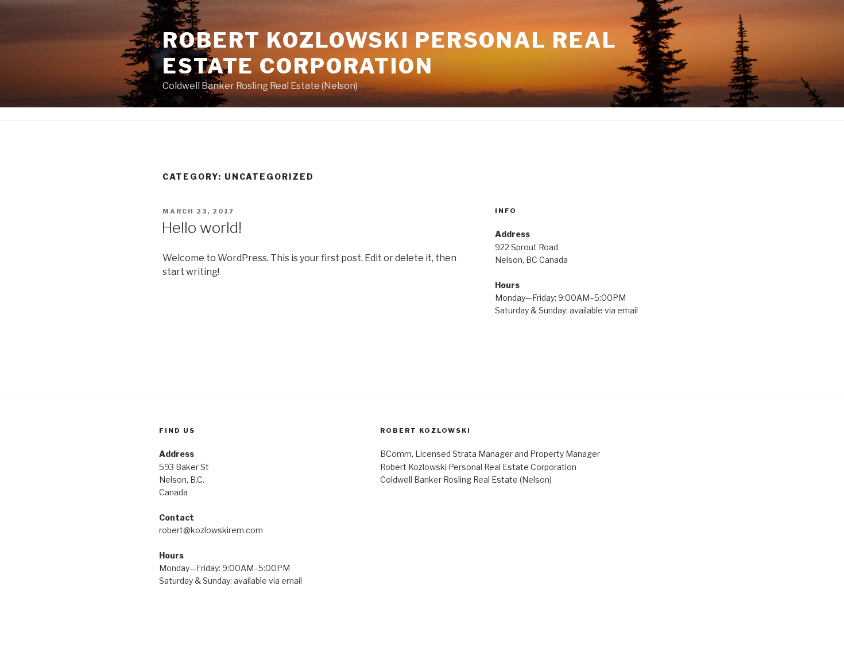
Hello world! (201, 227)
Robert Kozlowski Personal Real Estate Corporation (389, 53)
